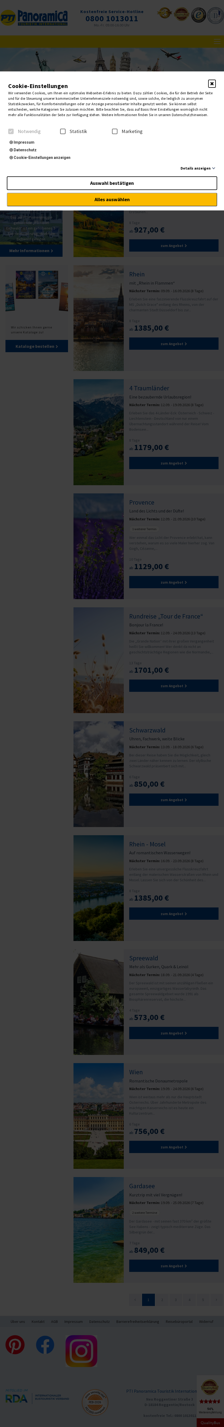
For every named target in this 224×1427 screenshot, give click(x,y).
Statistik (78, 131)
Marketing (132, 131)
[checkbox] (11, 131)
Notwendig (29, 131)
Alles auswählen (112, 199)
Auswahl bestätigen (112, 183)
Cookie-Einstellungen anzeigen (41, 157)
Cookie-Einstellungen (38, 85)
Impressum (23, 142)
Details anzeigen (196, 168)
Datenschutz (25, 150)
